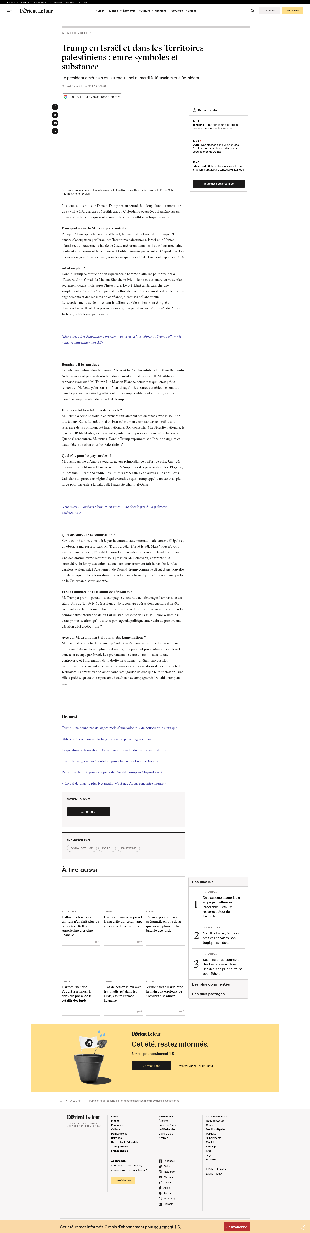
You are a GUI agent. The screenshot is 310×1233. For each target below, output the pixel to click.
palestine (128, 848)
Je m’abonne (151, 1066)
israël (107, 848)
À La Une (69, 33)
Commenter (89, 811)
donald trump (82, 848)
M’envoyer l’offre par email (196, 1066)
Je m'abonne (236, 1227)
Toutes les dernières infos (219, 183)
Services (116, 1137)
